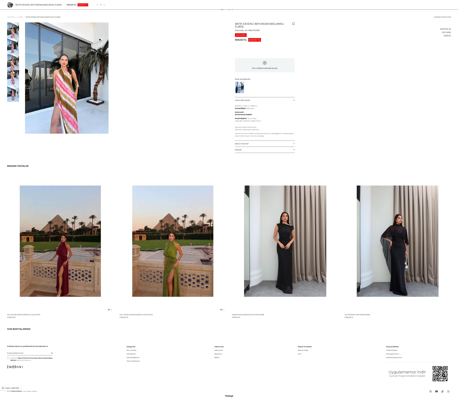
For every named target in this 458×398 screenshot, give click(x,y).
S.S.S (299, 354)
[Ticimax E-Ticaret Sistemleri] (229, 396)
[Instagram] (430, 391)
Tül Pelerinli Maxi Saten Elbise (357, 314)
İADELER (238, 150)
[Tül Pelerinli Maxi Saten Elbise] (397, 241)
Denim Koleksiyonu (133, 361)
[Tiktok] (442, 391)
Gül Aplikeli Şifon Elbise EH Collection (23, 314)
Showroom (218, 354)
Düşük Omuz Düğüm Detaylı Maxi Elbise (248, 314)
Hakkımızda (218, 350)
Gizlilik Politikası (391, 350)
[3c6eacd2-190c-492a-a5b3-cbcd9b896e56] (15, 366)
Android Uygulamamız (394, 357)
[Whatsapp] (448, 391)
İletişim (216, 357)
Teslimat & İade (303, 350)
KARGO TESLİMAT (242, 144)
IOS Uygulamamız (392, 354)
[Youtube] (436, 391)
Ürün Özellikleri (242, 100)
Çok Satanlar (131, 354)
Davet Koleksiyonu (133, 357)
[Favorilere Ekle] (293, 23)
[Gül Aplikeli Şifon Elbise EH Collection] (60, 241)
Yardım (447, 36)
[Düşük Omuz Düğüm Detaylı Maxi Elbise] (285, 241)
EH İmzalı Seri (131, 350)
